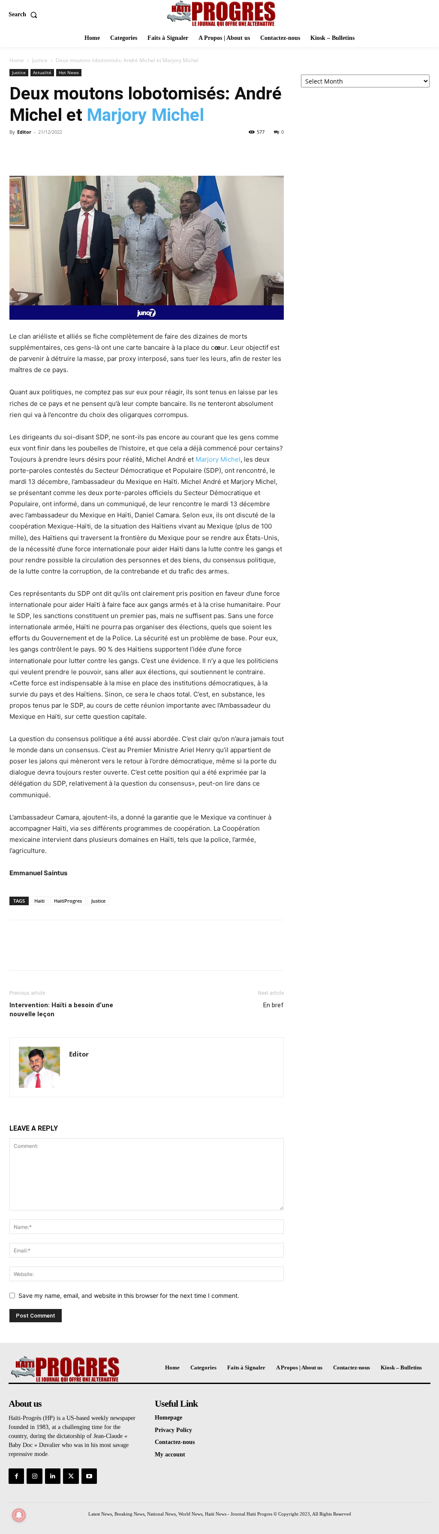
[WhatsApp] (77, 151)
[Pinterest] (57, 151)
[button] (25, 15)
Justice (40, 60)
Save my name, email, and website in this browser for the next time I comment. (128, 1295)
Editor (24, 132)
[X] (37, 151)
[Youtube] (89, 1476)
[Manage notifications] (19, 1515)
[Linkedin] (52, 1476)
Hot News (69, 72)
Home (16, 60)
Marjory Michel (145, 115)
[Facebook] (18, 151)
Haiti (39, 901)
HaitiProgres (68, 901)
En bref (273, 1005)
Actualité (42, 72)
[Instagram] (34, 1476)
